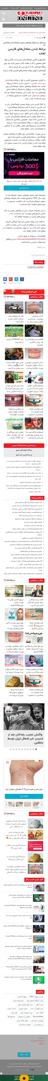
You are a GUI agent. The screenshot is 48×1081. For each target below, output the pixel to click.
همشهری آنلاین (30, 15)
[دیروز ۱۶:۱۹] (38, 949)
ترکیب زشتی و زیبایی (35, 492)
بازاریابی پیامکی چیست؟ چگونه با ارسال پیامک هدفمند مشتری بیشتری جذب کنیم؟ (19, 968)
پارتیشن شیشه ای (37, 1021)
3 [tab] (30, 749)
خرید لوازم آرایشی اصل (25, 1004)
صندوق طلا (11, 1016)
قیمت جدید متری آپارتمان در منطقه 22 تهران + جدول (18, 937)
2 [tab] (33, 749)
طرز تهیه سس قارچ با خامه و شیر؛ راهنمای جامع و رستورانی (18, 886)
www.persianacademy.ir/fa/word (31, 239)
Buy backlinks (38, 1016)
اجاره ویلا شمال (18, 1001)
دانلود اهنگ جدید (22, 1021)
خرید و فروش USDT (36, 997)
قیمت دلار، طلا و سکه (37, 1041)
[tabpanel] (24, 725)
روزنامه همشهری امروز (40, 8)
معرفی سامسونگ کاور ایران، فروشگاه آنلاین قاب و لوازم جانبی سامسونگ (18, 906)
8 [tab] (16, 749)
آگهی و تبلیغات (14, 8)
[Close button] (46, 1073)
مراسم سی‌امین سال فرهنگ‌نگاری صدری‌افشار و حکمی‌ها (26, 545)
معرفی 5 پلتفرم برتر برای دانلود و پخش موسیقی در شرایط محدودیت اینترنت (18, 947)
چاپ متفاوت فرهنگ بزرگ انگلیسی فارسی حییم (28, 502)
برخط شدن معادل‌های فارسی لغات (26, 51)
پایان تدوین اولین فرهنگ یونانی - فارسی (30, 564)
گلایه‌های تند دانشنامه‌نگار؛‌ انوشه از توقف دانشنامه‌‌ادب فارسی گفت (23, 574)
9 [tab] (13, 749)
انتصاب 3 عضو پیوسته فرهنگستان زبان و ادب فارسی (27, 506)
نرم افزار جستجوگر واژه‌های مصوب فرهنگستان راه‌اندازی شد (24, 43)
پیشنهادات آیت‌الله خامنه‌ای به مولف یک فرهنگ (28, 519)
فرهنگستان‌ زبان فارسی (35, 267)
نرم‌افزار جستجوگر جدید (36, 95)
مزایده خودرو (23, 1009)
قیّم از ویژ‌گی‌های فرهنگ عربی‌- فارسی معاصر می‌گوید (27, 529)
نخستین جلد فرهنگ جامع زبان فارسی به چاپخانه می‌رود (26, 555)
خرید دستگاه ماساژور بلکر (35, 1001)
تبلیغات (41, 1044)
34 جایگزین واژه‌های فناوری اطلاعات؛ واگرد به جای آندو (26, 561)
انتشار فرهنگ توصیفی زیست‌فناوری (32, 538)
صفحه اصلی (42, 33)
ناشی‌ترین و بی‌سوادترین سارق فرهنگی (31, 551)
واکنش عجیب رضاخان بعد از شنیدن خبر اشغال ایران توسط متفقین (25, 738)
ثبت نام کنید (24, 188)
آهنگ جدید (39, 1013)
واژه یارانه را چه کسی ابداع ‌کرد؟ (33, 526)
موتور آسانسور (22, 997)
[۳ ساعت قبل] (38, 888)
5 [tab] (24, 749)
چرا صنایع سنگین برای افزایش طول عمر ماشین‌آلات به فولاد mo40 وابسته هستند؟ (20, 957)
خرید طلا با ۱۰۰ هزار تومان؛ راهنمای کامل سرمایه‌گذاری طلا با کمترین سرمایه (20, 896)
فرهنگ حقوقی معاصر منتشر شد (33, 522)
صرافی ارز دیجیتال (24, 1016)
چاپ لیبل (14, 1013)
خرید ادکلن (39, 1004)
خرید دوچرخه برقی (27, 1013)
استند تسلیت (11, 1009)
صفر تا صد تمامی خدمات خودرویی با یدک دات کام (19, 917)
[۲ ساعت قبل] (24, 716)
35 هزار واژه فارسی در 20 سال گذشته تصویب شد (28, 548)
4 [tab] (27, 749)
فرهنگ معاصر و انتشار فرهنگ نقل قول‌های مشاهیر (27, 558)
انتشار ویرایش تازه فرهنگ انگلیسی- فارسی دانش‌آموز (27, 509)
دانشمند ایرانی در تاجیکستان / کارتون (30, 482)
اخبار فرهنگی (32, 33)
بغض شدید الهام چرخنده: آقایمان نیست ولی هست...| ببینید (24, 473)
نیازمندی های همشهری (26, 8)
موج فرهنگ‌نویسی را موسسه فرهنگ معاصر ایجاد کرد (27, 512)
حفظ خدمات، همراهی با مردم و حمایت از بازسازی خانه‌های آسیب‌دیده (18, 978)
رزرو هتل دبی (38, 1024)
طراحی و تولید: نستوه (23, 1070)
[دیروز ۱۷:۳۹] (38, 929)
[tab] (24, 445)
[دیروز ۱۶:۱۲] (38, 980)
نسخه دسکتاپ (24, 1054)
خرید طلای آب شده (37, 1009)
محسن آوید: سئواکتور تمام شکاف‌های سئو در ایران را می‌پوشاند (18, 927)
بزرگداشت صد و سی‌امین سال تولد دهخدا (30, 516)
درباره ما (41, 1038)
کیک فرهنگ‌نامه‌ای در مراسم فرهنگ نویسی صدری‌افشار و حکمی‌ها (23, 541)
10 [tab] (11, 749)
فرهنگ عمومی (23, 33)
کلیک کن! (24, 796)
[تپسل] (4, 149)
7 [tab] (19, 749)
